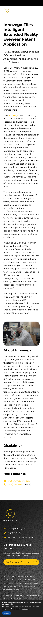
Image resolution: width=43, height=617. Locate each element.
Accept (6, 613)
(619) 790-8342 (15, 484)
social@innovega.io (16, 528)
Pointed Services (20, 599)
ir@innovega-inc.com (19, 481)
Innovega (13, 115)
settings (25, 609)
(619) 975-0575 (14, 533)
